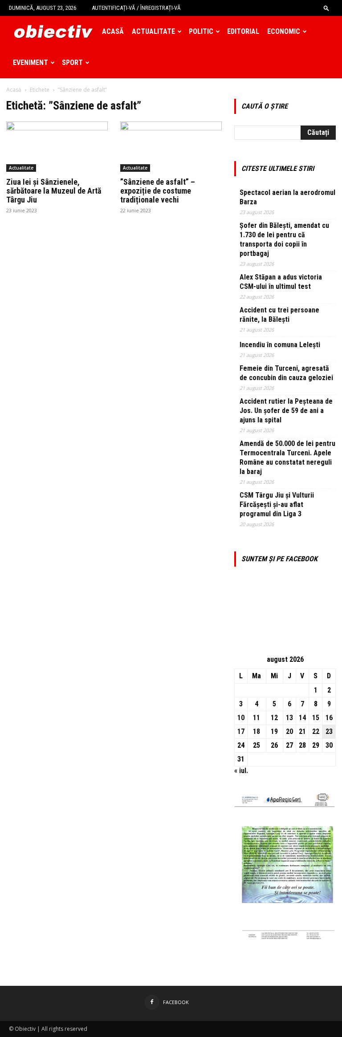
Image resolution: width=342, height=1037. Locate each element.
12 (274, 717)
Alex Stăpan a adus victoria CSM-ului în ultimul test (281, 282)
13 (289, 717)
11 (256, 717)
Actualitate (153, 31)
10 (240, 717)
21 (302, 731)
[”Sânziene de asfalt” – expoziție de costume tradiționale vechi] (171, 147)
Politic (201, 31)
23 (329, 731)
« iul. (241, 770)
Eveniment (30, 62)
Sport (72, 62)
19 (274, 731)
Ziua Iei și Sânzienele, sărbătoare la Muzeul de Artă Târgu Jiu (53, 190)
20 (289, 731)
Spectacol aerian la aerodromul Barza (287, 197)
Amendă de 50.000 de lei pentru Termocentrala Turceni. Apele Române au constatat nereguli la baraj (287, 457)
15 (315, 717)
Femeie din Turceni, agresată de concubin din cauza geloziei (286, 373)
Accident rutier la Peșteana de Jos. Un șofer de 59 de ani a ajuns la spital (286, 410)
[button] (326, 7)
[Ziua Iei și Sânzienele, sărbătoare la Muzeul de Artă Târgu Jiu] (57, 147)
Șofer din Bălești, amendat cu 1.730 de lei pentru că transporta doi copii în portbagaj (284, 239)
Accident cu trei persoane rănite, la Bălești (279, 315)
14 (302, 717)
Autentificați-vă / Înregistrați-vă (136, 7)
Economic (283, 31)
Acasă (113, 31)
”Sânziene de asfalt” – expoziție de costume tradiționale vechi (157, 190)
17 (240, 731)
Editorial (243, 31)
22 (315, 731)
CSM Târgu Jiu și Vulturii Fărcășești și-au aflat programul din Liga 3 (277, 504)
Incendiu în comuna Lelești (280, 344)
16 (329, 717)
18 (256, 731)
